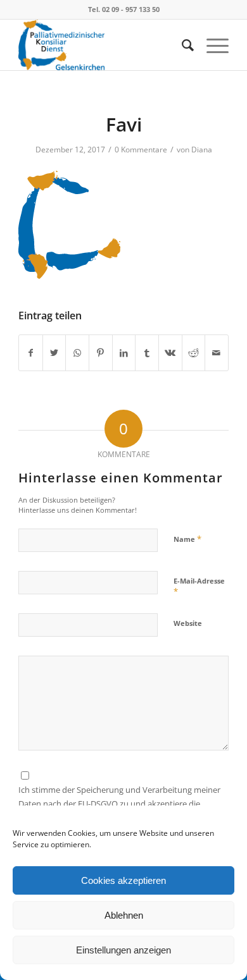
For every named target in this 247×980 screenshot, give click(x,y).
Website (188, 623)
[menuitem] (181, 45)
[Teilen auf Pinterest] (100, 353)
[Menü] (211, 45)
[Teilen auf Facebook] (30, 353)
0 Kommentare (141, 149)
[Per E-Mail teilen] (216, 353)
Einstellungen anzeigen (123, 950)
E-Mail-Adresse (199, 586)
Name (187, 538)
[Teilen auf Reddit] (193, 353)
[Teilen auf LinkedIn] (124, 353)
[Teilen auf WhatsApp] (77, 353)
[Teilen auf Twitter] (54, 353)
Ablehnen (123, 915)
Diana (201, 149)
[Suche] (181, 45)
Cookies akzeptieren (123, 880)
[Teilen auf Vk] (170, 353)
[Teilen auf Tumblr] (147, 353)
